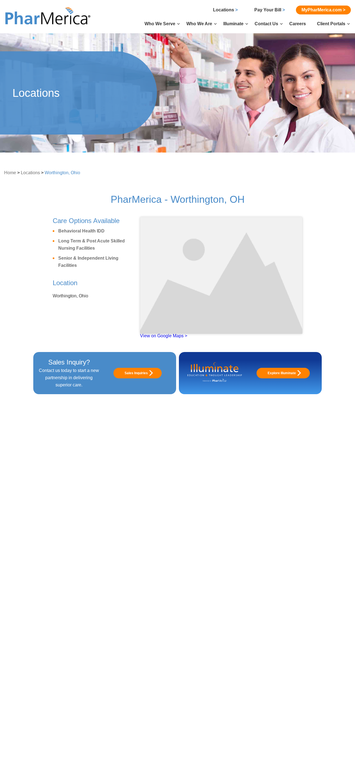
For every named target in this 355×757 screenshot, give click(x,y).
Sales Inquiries (136, 373)
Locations (225, 9)
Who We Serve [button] (159, 23)
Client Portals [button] (331, 23)
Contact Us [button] (266, 23)
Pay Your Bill (269, 9)
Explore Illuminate (282, 373)
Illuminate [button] (233, 23)
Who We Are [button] (199, 23)
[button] (48, 16)
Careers (297, 23)
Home (10, 172)
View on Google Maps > (163, 335)
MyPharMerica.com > (323, 9)
